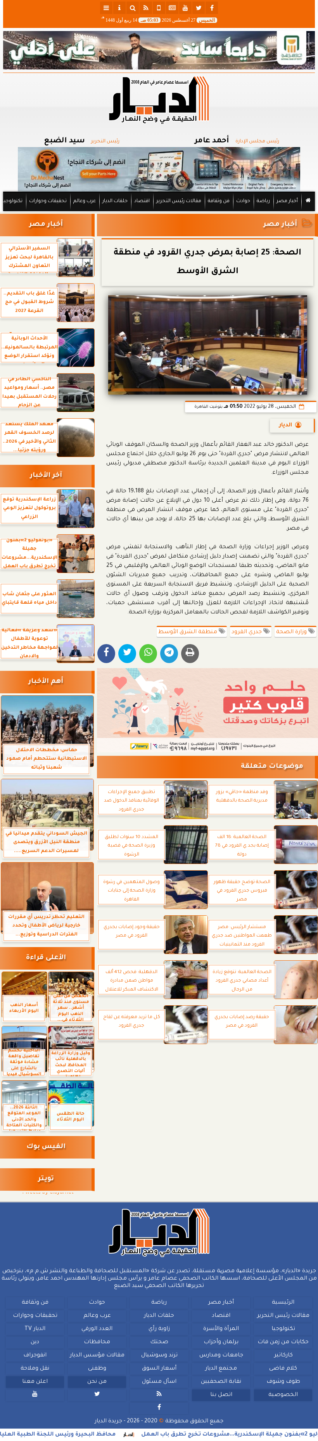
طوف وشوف (283, 1382)
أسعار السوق (159, 1369)
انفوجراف (35, 1356)
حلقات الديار (115, 201)
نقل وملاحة (35, 1369)
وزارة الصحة (292, 632)
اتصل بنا (221, 1395)
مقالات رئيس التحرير (178, 201)
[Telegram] (169, 653)
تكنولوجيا (12, 201)
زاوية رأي (159, 1329)
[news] (172, 8)
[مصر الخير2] (207, 710)
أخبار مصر (287, 201)
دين (35, 1342)
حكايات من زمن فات (283, 1342)
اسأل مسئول (159, 1382)
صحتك (159, 1342)
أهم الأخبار (45, 682)
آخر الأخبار (46, 476)
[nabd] (159, 8)
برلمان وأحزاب (221, 1342)
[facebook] (212, 8)
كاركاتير (283, 1356)
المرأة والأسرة (221, 1329)
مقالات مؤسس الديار (97, 1356)
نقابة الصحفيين (221, 1382)
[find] (132, 8)
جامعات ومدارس (221, 1356)
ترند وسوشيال (159, 1356)
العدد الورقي (96, 1329)
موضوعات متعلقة (272, 767)
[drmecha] (159, 211)
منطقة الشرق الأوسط (188, 632)
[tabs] (106, 8)
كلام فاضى (283, 1369)
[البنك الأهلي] (159, 50)
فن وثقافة (219, 201)
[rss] (146, 8)
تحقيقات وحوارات (48, 201)
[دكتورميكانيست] (159, 169)
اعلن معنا (35, 1382)
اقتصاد (142, 201)
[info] (119, 8)
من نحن (97, 1382)
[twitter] (198, 8)
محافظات (97, 1342)
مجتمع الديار (221, 1369)
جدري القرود (247, 632)
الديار (285, 426)
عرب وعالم (84, 201)
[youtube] (185, 8)
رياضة (263, 201)
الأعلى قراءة (46, 958)
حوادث (243, 201)
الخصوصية (283, 1395)
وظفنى (97, 1369)
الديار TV (34, 1329)
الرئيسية (283, 1303)
